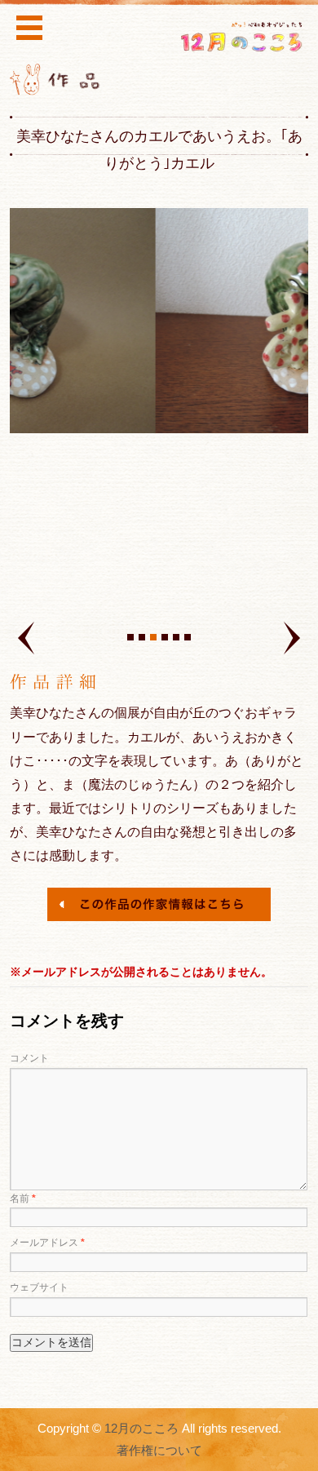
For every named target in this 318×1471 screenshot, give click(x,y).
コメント (29, 1058)
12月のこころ (141, 1428)
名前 (23, 1198)
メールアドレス (47, 1242)
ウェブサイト (39, 1287)
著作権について (159, 1450)
